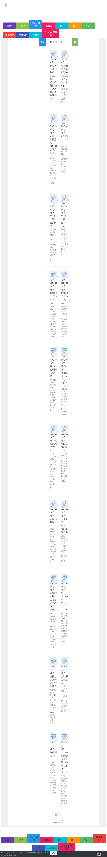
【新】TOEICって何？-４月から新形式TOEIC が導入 (53, 136)
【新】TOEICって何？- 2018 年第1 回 (64, 213)
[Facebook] (99, 854)
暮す (62, 26)
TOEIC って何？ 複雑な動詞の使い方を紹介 (53, 676)
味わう (10, 26)
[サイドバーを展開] (42, 42)
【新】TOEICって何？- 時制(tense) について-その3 (64, 369)
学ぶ (23, 26)
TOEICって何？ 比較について (64, 440)
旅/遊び (49, 26)
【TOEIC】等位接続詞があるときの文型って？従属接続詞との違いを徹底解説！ (53, 79)
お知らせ (23, 35)
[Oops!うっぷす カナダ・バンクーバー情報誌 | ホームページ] (53, 9)
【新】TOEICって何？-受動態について (64, 133)
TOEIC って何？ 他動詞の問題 (64, 673)
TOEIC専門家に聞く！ (53, 54)
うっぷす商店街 (51, 33)
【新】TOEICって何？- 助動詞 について (53, 366)
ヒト (75, 26)
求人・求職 (36, 24)
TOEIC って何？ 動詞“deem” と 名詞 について (64, 596)
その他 (36, 35)
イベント (88, 26)
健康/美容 (9, 35)
